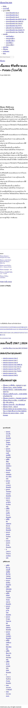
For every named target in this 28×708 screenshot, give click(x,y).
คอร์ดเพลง (6, 51)
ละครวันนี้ (6, 8)
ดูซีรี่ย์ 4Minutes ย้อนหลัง (8, 589)
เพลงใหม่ (5, 47)
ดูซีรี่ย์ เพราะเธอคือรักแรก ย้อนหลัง (8, 513)
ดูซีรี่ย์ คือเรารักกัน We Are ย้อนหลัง (8, 655)
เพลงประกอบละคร (8, 694)
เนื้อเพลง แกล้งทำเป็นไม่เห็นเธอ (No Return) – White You (5, 261)
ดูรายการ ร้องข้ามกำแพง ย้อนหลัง (8, 679)
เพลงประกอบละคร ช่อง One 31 (12, 366)
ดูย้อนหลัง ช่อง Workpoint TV (14, 28)
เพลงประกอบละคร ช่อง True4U (12, 371)
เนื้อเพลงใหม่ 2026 (6, 2)
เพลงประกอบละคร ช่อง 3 (10, 358)
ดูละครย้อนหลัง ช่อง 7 (12, 15)
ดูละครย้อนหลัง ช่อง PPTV (14, 25)
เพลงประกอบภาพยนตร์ (9, 687)
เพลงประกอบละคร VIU (9, 373)
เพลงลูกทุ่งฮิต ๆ (10, 38)
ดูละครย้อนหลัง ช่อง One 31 (14, 23)
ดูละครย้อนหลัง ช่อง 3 (12, 13)
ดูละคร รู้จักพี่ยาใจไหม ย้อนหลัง (8, 610)
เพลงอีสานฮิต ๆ (10, 40)
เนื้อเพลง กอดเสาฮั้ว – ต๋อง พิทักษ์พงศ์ (14, 404)
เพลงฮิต (5, 34)
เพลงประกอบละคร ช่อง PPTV (11, 369)
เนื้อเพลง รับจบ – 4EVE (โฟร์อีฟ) (12, 387)
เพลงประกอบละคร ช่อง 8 (10, 362)
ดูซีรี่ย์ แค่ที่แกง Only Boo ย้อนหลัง (8, 645)
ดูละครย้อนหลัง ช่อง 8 (12, 17)
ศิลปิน (4, 6)
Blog (4, 53)
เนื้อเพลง (5, 49)
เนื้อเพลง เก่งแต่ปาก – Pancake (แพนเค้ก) (15, 398)
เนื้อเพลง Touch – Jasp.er (10, 406)
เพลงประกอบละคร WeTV (10, 375)
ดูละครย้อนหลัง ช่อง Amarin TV (15, 30)
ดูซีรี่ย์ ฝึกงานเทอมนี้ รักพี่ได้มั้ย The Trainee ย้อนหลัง (8, 572)
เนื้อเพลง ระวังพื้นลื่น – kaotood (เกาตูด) (14, 385)
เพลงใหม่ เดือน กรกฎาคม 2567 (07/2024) (15, 348)
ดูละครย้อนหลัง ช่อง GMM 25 (14, 21)
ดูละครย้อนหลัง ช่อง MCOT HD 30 (16, 19)
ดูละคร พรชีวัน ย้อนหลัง (8, 582)
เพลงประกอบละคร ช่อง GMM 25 (12, 364)
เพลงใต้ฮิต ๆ (9, 43)
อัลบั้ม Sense (8, 281)
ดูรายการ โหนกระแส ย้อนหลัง (8, 553)
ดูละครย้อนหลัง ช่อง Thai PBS (15, 32)
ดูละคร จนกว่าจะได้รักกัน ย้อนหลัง (8, 502)
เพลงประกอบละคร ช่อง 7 (10, 360)
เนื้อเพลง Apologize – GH (6, 269)
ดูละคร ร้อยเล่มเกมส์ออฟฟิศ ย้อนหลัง (8, 453)
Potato (2, 281)
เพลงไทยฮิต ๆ (10, 36)
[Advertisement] (14, 90)
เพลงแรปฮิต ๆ (10, 45)
